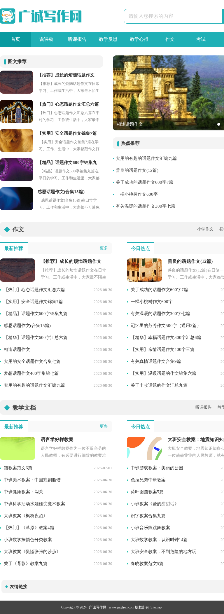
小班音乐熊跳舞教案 (150, 527)
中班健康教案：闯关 (23, 491)
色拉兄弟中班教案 (148, 479)
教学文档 (24, 407)
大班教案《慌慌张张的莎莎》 (32, 551)
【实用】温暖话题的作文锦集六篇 (163, 373)
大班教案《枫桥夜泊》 (26, 515)
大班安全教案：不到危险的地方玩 (163, 551)
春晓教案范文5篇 (147, 563)
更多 (104, 248)
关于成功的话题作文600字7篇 (144, 182)
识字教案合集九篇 (148, 515)
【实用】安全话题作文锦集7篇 (33, 301)
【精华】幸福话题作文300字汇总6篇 (166, 337)
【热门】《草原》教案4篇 (29, 527)
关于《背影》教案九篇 (26, 563)
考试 (201, 39)
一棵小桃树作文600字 (137, 194)
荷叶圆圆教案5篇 (147, 491)
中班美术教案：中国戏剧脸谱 (32, 479)
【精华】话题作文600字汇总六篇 (36, 337)
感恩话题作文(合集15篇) (27, 325)
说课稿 (46, 39)
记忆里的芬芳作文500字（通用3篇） (166, 325)
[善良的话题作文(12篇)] (144, 270)
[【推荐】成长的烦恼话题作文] (17, 270)
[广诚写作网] (41, 15)
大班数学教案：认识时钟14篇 (159, 539)
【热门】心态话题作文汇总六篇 (34, 289)
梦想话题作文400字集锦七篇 (31, 373)
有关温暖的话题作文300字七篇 (145, 206)
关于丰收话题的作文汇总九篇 (159, 385)
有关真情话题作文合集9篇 (156, 361)
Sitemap (156, 607)
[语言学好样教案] (17, 449)
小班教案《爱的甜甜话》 (155, 503)
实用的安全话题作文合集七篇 (32, 361)
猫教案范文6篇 (18, 468)
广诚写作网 (97, 607)
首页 (15, 39)
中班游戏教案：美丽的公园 (157, 468)
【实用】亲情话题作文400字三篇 (163, 349)
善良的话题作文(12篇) (137, 170)
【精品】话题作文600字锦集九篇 (36, 313)
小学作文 (205, 229)
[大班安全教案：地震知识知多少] (144, 449)
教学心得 (139, 39)
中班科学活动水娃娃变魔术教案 (34, 503)
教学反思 (108, 39)
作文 (170, 39)
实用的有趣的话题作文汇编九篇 (146, 158)
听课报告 (77, 39)
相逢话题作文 (17, 349)
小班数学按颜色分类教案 (28, 539)
